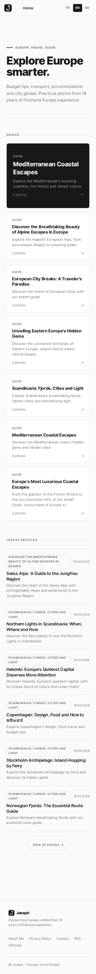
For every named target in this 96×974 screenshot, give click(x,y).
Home (28, 8)
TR (67, 8)
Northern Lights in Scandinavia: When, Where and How (44, 626)
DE (87, 8)
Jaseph (22, 913)
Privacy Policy (40, 939)
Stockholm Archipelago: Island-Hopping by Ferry (45, 762)
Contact (63, 939)
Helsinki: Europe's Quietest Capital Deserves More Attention (40, 672)
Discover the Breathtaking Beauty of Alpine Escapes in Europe (34, 561)
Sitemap (15, 945)
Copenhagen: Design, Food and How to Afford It (45, 717)
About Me (16, 939)
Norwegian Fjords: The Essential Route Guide (44, 808)
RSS (77, 939)
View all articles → (48, 844)
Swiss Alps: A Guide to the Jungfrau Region (42, 576)
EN (77, 8)
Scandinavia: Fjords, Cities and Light (37, 615)
